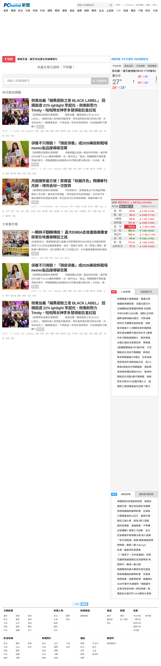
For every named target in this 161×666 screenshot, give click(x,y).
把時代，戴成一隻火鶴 (129, 564)
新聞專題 (85, 610)
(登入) (154, 5)
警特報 (148, 616)
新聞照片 (46, 638)
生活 (101, 10)
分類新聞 (8, 610)
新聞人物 (58, 610)
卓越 (46, 258)
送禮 (71, 211)
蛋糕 (51, 211)
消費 (118, 10)
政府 (147, 10)
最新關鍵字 (111, 643)
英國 (90, 131)
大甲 (7, 211)
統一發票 (124, 619)
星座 (72, 10)
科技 (42, 10)
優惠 (52, 131)
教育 (51, 258)
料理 (12, 211)
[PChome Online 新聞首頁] (42, 5)
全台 (101, 207)
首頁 (5, 10)
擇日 (109, 623)
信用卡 (90, 207)
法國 (80, 131)
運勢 (64, 10)
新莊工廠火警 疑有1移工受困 (133, 520)
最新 (5, 616)
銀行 (101, 131)
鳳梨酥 (8, 216)
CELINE (16, 131)
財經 (35, 10)
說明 (148, 5)
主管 (41, 258)
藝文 (94, 647)
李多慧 (74, 131)
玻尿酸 (99, 169)
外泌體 (85, 169)
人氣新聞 (121, 291)
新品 (69, 131)
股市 (118, 5)
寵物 (30, 616)
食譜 (24, 173)
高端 (12, 136)
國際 (49, 10)
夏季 (80, 169)
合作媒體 (139, 5)
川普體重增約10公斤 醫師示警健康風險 (138, 516)
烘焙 (56, 258)
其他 (30, 647)
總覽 (82, 643)
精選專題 (84, 616)
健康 (79, 10)
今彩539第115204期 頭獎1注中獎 (135, 313)
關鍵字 (110, 638)
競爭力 (67, 258)
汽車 (140, 10)
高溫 (7, 136)
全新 (75, 169)
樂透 (122, 616)
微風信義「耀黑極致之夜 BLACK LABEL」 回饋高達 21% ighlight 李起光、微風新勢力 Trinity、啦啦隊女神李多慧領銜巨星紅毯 (68, 105)
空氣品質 (128, 66)
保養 (37, 131)
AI (11, 131)
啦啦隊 (63, 131)
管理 (82, 654)
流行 (30, 630)
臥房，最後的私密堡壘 (129, 549)
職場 (57, 10)
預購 (94, 211)
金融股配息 (141, 59)
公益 (94, 651)
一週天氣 (137, 619)
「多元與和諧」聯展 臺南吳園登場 (135, 540)
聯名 (39, 211)
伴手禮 (83, 207)
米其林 (33, 211)
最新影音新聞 (146, 494)
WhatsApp (30, 131)
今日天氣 (116, 66)
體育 (94, 10)
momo (50, 169)
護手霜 (13, 173)
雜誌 (133, 10)
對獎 (122, 610)
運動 (95, 131)
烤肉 (22, 211)
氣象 (135, 610)
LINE (23, 131)
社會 (27, 10)
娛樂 (86, 10)
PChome (129, 5)
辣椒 (66, 211)
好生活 (95, 643)
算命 (109, 616)
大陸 (155, 10)
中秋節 (77, 207)
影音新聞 (8, 638)
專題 (13, 10)
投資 (82, 651)
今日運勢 (127, 59)
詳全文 (40, 127)
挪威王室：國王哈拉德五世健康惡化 (37, 59)
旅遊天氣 (137, 623)
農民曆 (115, 59)
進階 (19, 173)
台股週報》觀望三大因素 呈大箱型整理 (138, 530)
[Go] (111, 5)
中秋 (71, 207)
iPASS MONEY (47, 207)
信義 (42, 131)
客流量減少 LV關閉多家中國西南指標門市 (139, 328)
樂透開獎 (152, 66)
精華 (7, 173)
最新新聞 (121, 494)
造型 (76, 211)
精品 (85, 131)
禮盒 (27, 211)
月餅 (17, 211)
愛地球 (95, 654)
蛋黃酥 (56, 211)
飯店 (99, 211)
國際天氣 (137, 627)
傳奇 (47, 131)
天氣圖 (136, 630)
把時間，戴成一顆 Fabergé (131, 545)
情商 (30, 619)
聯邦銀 (45, 211)
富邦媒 (92, 169)
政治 (20, 10)
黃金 (14, 216)
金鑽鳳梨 (82, 211)
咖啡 (57, 131)
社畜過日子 (146, 291)
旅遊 (125, 10)
